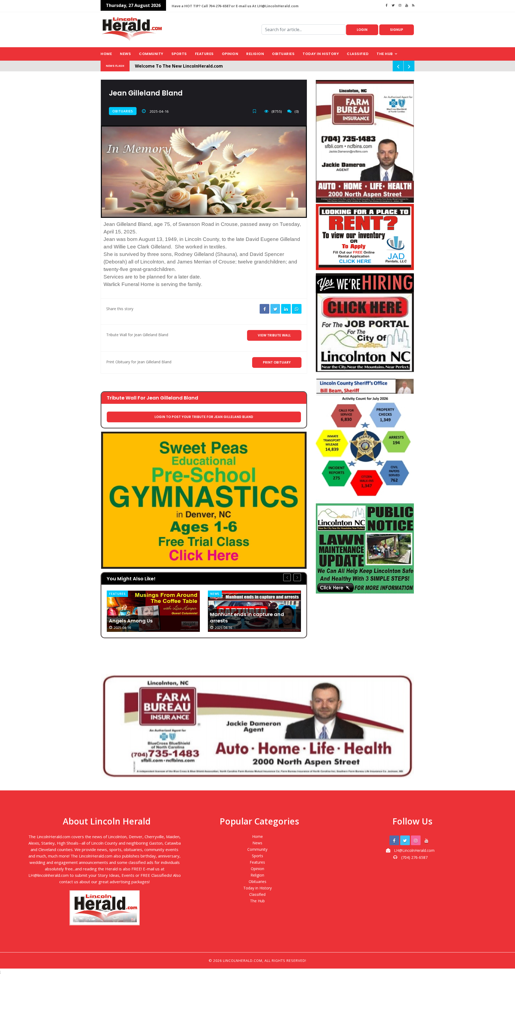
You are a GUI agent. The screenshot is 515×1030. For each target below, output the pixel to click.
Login (362, 29)
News (125, 53)
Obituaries (283, 53)
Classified (358, 53)
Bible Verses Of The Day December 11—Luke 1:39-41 (254, 617)
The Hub (385, 53)
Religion (255, 53)
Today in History (321, 53)
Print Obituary (277, 362)
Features (204, 53)
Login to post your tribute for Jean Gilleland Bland (203, 417)
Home (106, 53)
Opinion (230, 53)
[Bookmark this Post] (256, 111)
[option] (153, 611)
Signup (396, 29)
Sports (179, 53)
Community (151, 53)
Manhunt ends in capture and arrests (146, 617)
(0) (297, 111)
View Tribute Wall (274, 335)
